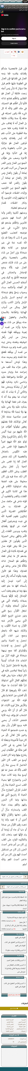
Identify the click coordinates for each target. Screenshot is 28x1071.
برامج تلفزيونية (22, 1024)
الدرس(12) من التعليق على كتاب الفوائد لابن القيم (16, 888)
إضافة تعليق (13, 1008)
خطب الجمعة (22, 1027)
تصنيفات (23, 1031)
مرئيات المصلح (23, 5)
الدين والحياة (10, 1027)
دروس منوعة (7, 5)
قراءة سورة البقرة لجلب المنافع (15, 929)
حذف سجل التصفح (13, 995)
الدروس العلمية (9, 1031)
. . (1, 1069)
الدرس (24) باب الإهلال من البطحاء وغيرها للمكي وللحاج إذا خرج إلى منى (15, 958)
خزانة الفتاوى (10, 1022)
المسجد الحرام (9, 1020)
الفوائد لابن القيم (23, 8)
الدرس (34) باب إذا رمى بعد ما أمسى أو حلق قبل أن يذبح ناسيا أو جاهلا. (14, 970)
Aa (14, 56)
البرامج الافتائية (9, 1029)
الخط (7, 52)
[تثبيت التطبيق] (2, 323)
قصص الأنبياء (9, 1024)
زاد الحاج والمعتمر (21, 1029)
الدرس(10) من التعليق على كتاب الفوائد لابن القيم (12, 878)
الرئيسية (24, 1020)
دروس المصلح (15, 5)
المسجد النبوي (22, 1022)
